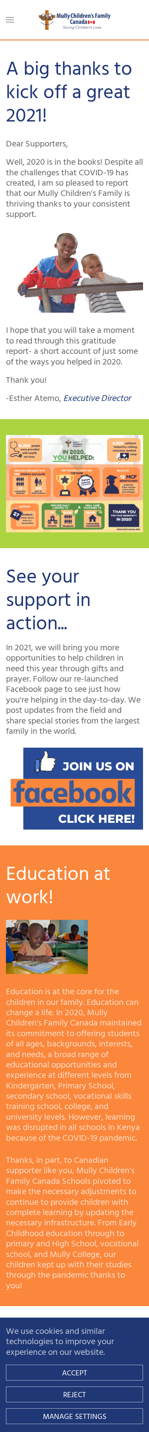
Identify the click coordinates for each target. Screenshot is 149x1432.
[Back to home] (74, 20)
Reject (74, 1394)
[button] (10, 20)
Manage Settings (74, 1416)
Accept (74, 1372)
